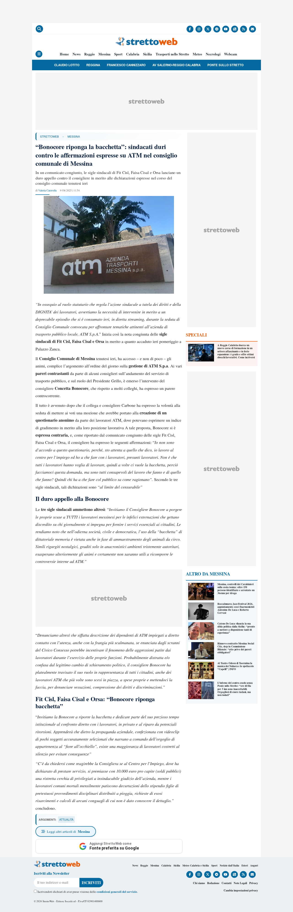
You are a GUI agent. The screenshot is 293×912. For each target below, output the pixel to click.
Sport (118, 54)
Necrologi (213, 54)
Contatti (226, 883)
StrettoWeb (49, 136)
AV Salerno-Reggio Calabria (176, 65)
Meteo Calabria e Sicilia (195, 865)
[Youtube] (225, 29)
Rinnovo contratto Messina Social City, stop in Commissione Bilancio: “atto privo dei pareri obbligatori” (235, 648)
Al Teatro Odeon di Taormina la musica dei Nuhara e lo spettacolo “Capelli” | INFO (235, 666)
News (77, 54)
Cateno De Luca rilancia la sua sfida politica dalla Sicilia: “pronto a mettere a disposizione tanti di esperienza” (236, 628)
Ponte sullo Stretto (225, 65)
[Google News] (234, 29)
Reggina (93, 65)
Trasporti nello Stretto (172, 54)
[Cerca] (39, 29)
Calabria (132, 54)
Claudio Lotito (66, 65)
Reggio (89, 54)
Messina (104, 54)
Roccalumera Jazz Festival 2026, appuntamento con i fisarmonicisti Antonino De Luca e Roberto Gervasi (235, 608)
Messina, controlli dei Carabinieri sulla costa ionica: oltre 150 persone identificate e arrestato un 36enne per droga (236, 588)
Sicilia (147, 54)
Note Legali (240, 883)
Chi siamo (199, 883)
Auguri (254, 865)
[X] (207, 29)
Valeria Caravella (47, 190)
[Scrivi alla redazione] (252, 29)
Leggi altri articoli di (68, 831)
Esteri (244, 865)
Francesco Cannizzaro (126, 65)
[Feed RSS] (243, 29)
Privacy (253, 883)
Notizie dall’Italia (229, 865)
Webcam (230, 54)
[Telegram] (216, 29)
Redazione (213, 883)
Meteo (197, 54)
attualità (66, 819)
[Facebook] (190, 29)
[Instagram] (198, 29)
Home (64, 54)
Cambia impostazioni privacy (241, 890)
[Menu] (38, 54)
